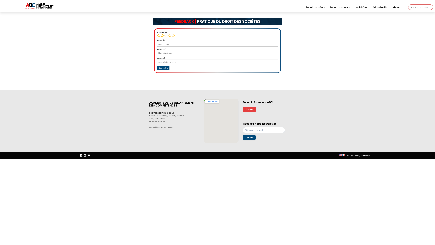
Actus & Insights (380, 7)
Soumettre (163, 68)
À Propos (396, 7)
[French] (343, 155)
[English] (340, 155)
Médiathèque (361, 7)
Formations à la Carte (315, 7)
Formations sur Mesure (340, 7)
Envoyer (249, 137)
